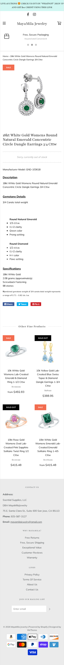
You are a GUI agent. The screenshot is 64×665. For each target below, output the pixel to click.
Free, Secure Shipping (32, 542)
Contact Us (32, 589)
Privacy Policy (32, 574)
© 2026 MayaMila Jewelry (15, 627)
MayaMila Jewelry (32, 24)
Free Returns (32, 537)
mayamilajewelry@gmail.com (26, 521)
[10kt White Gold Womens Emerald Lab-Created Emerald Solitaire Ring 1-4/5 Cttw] (48, 421)
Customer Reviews (32, 552)
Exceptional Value (32, 547)
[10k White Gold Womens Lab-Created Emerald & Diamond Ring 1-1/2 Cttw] (16, 352)
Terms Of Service (32, 579)
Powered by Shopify (38, 627)
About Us (32, 584)
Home (6, 56)
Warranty (32, 557)
